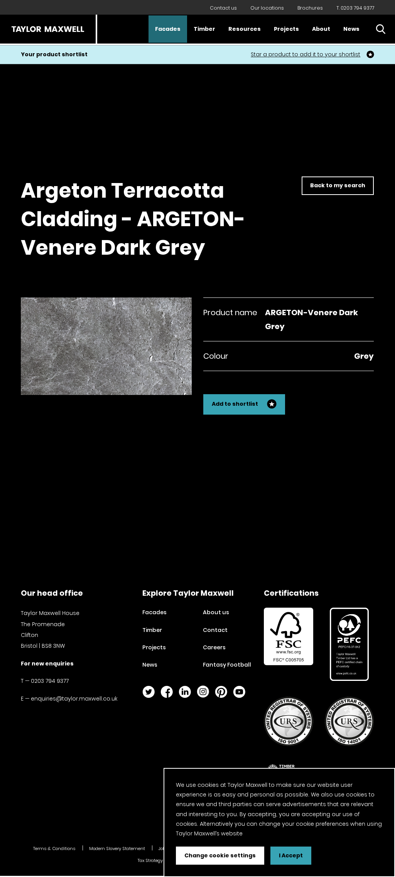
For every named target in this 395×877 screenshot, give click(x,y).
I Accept (291, 855)
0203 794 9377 (50, 681)
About (321, 29)
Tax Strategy (150, 860)
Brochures (310, 8)
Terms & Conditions (54, 848)
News (351, 29)
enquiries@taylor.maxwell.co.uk (74, 698)
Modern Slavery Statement (117, 848)
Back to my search (337, 185)
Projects (286, 29)
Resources (244, 29)
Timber (204, 29)
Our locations (267, 8)
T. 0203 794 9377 (355, 8)
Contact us (223, 8)
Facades (168, 29)
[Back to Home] (48, 29)
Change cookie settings (220, 855)
